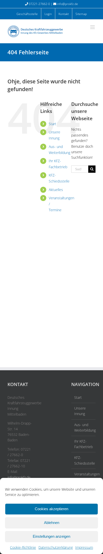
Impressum (84, 547)
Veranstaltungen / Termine (83, 477)
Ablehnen (51, 522)
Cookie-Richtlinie (23, 547)
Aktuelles (56, 189)
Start (52, 123)
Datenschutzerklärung (55, 547)
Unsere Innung (80, 411)
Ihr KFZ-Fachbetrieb (83, 444)
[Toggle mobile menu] (93, 27)
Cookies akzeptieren (51, 509)
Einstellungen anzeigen (51, 536)
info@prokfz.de (67, 4)
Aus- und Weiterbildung (83, 427)
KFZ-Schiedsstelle (83, 460)
